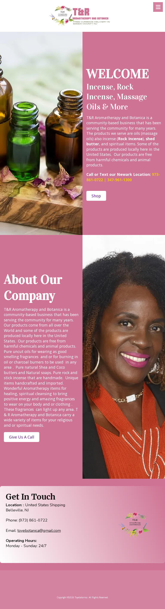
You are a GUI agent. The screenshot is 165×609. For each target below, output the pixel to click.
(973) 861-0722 (33, 520)
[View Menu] (158, 7)
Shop (96, 195)
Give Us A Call (21, 437)
